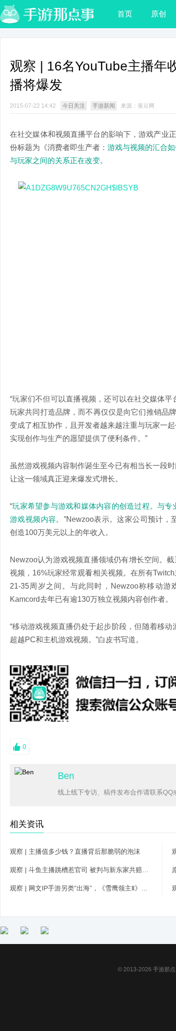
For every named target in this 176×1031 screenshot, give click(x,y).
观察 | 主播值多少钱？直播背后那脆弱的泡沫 (75, 851)
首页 (124, 14)
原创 (158, 14)
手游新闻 (103, 105)
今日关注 (73, 105)
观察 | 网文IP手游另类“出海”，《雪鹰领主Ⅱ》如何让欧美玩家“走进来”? (81, 888)
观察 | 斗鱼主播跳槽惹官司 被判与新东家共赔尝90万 (81, 870)
